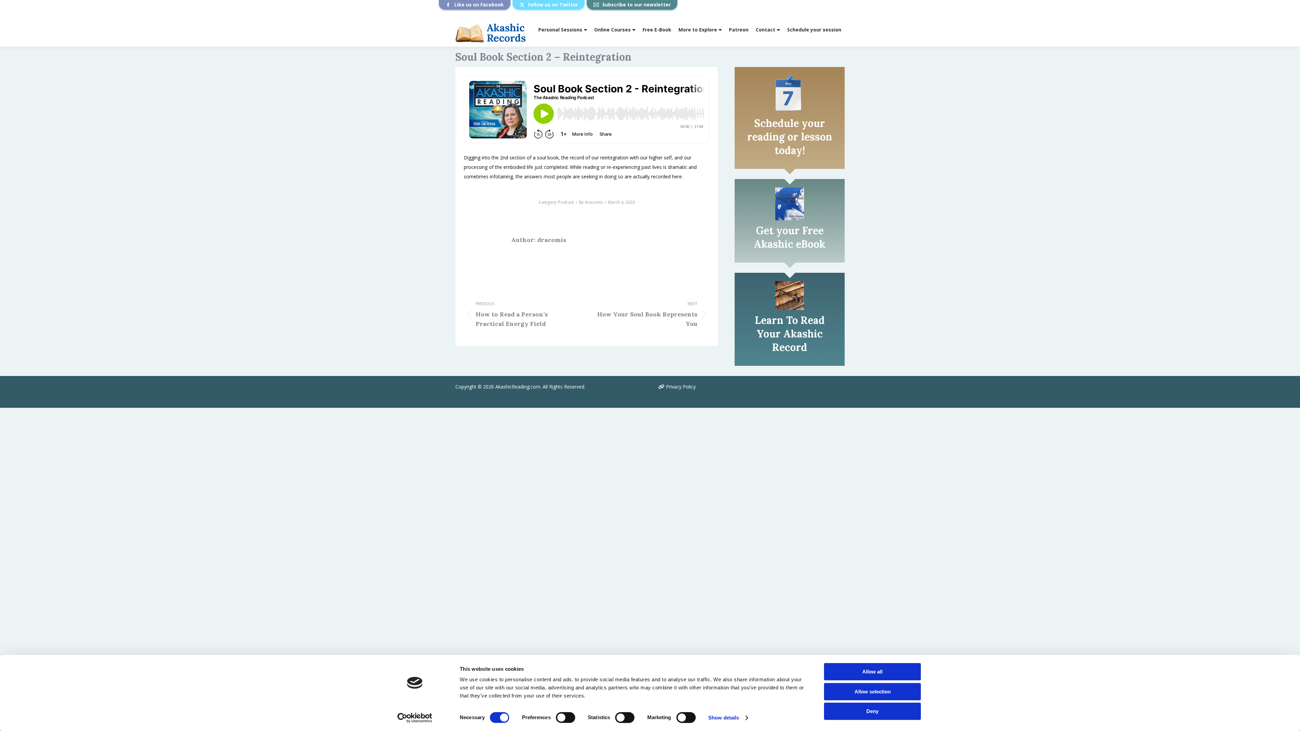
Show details (723, 718)
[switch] (565, 717)
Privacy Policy (680, 386)
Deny (872, 711)
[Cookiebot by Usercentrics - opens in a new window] (415, 718)
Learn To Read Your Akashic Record (790, 334)
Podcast (566, 202)
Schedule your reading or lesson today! (789, 137)
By (591, 202)
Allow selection (872, 691)
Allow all (872, 671)
